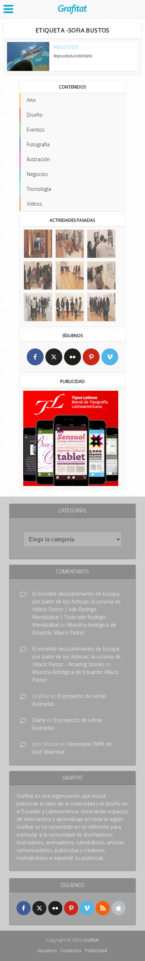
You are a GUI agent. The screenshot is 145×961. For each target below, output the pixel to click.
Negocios (65, 47)
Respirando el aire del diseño (72, 56)
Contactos (70, 950)
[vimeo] (109, 356)
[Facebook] (35, 356)
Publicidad (96, 950)
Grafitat (91, 940)
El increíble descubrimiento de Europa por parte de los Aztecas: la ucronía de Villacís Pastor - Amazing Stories (76, 656)
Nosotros (47, 950)
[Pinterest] (91, 356)
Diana (38, 720)
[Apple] (119, 908)
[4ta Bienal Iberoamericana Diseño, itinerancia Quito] (38, 244)
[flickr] (72, 356)
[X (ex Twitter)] (53, 356)
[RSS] (103, 908)
